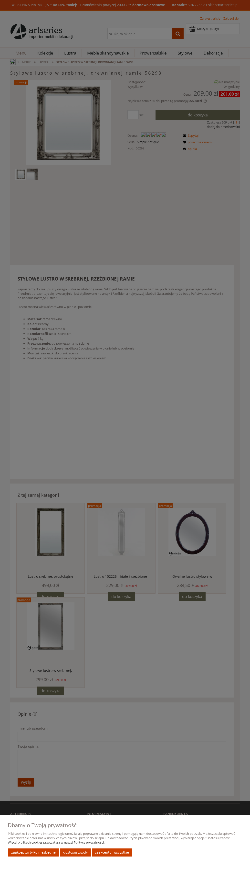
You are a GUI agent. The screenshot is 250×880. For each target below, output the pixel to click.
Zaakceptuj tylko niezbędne (33, 852)
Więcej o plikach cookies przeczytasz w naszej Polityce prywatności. (56, 842)
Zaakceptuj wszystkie (112, 852)
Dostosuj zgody (75, 852)
